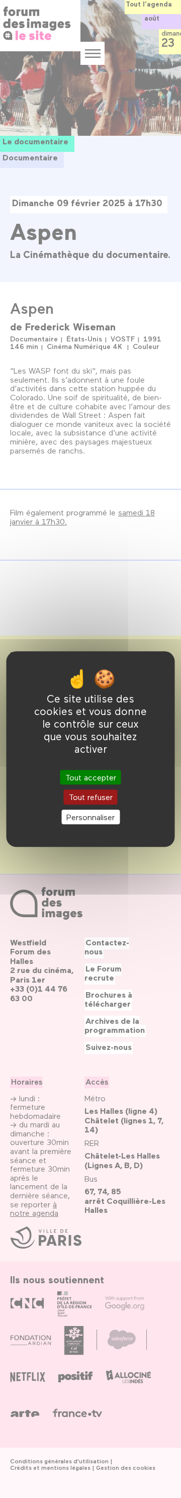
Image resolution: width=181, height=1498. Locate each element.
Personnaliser (90, 817)
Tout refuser (91, 797)
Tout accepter (90, 777)
